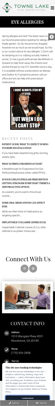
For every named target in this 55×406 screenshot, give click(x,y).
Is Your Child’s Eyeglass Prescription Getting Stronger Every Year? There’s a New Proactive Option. (26, 183)
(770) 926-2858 (20, 352)
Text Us (42, 403)
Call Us (15, 403)
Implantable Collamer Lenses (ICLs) (24, 222)
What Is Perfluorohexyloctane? (22, 163)
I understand (27, 398)
